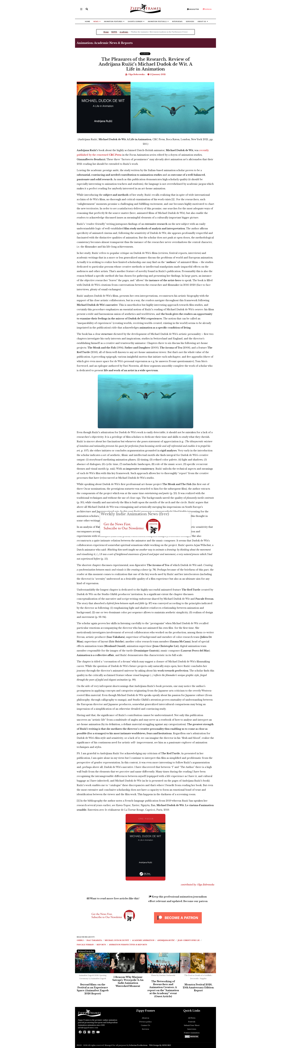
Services (145, 1029)
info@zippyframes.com (88, 1028)
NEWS (96, 21)
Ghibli (80, 940)
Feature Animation (191, 1033)
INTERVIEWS (177, 21)
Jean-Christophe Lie (189, 940)
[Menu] (81, 9)
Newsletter (194, 9)
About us (145, 1018)
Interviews (191, 1029)
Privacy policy (145, 1022)
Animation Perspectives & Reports (128, 945)
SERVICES (190, 21)
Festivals (191, 1022)
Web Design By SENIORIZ (160, 1045)
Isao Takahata (94, 940)
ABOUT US (202, 21)
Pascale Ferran (85, 945)
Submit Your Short (191, 1025)
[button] (87, 9)
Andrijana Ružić (166, 940)
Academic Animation (143, 940)
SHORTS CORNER (135, 21)
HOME (87, 21)
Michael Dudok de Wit (117, 940)
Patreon (208, 9)
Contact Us (145, 1025)
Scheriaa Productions (138, 1045)
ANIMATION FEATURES (113, 21)
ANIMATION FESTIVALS (157, 21)
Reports (101, 945)
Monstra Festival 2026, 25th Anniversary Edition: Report (198, 987)
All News (191, 1018)
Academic (145, 54)
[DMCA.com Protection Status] (192, 1036)
